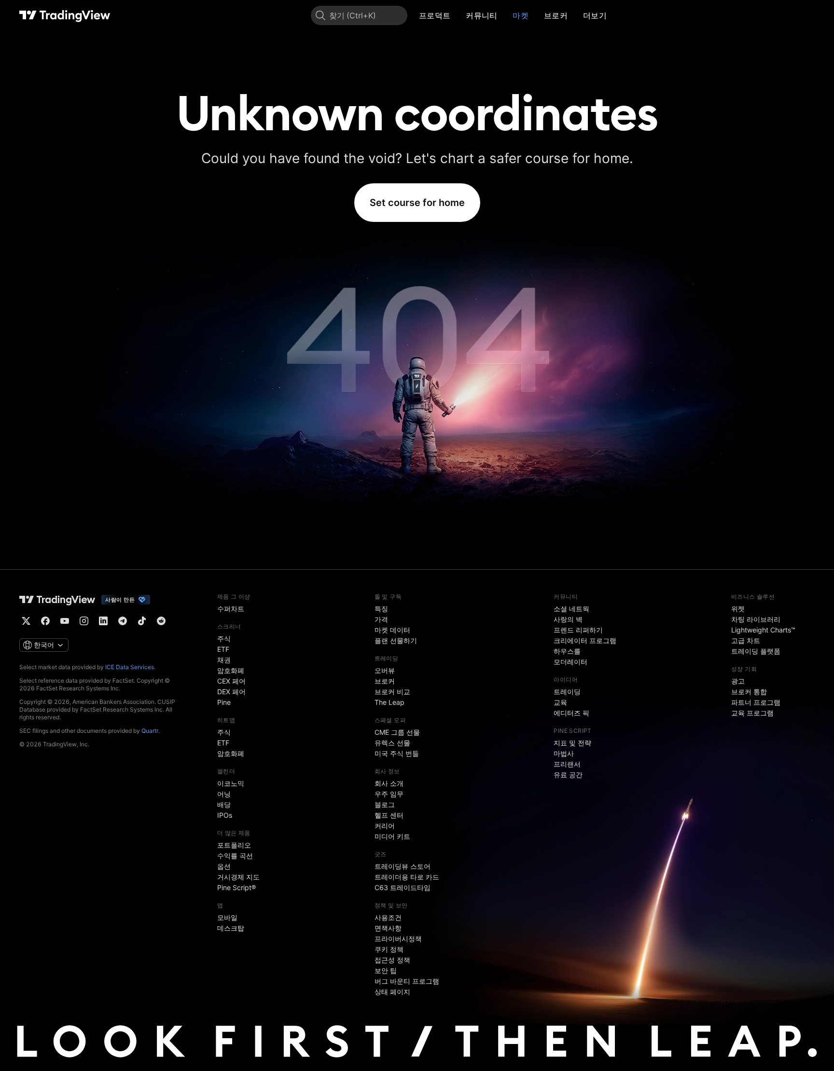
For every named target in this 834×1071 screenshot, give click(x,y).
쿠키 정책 (389, 949)
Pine (224, 702)
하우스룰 (567, 651)
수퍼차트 (230, 608)
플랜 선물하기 (396, 640)
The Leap (389, 702)
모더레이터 (570, 662)
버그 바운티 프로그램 (407, 981)
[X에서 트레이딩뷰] (26, 621)
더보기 (595, 15)
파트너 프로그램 (755, 702)
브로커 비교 (392, 691)
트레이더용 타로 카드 (407, 877)
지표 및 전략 (572, 743)
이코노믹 (230, 783)
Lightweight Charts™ (763, 630)
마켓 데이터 (392, 630)
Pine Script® (236, 887)
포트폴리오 (234, 845)
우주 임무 (389, 794)
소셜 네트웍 (571, 608)
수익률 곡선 (235, 855)
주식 (224, 638)
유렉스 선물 (392, 743)
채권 (224, 660)
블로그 (385, 804)
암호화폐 (230, 670)
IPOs (224, 815)
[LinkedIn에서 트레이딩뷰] (103, 621)
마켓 (520, 15)
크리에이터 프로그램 (585, 640)
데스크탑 (230, 928)
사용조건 (388, 917)
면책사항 (388, 928)
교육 (560, 702)
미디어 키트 (392, 836)
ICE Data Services (129, 667)
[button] (457, 15)
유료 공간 (568, 774)
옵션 (224, 866)
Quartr (149, 730)
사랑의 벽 (568, 619)
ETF (223, 649)
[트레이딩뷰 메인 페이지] (65, 15)
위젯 (738, 608)
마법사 (564, 753)
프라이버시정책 (398, 938)
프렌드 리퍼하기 (578, 630)
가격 (381, 619)
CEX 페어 (231, 681)
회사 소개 (389, 783)
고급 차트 (745, 640)
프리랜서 (567, 764)
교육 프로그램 (752, 713)
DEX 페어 (231, 691)
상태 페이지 (392, 992)
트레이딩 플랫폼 (755, 651)
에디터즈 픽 (571, 713)
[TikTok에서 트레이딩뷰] (142, 621)
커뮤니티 (481, 15)
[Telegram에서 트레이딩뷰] (122, 621)
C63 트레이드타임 (403, 887)
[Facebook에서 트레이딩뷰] (45, 621)
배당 (224, 804)
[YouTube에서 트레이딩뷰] (64, 621)
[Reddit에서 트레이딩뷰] (161, 621)
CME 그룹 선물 (397, 732)
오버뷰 (385, 670)
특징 (381, 608)
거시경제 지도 (238, 877)
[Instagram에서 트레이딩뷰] (84, 621)
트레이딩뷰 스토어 (403, 866)
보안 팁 (386, 970)
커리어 (385, 826)
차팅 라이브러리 (755, 619)
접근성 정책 (392, 960)
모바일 (227, 917)
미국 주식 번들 (397, 753)
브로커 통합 (749, 691)
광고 (738, 681)
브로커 (556, 15)
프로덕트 (434, 15)
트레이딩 (567, 691)
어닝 (224, 794)
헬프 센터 (389, 815)
